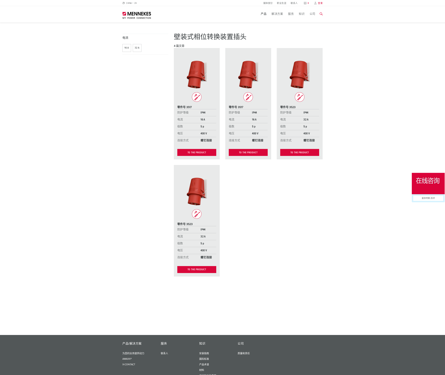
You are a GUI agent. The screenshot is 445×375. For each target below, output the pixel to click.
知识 (302, 14)
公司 (312, 14)
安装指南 (204, 353)
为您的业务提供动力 (133, 353)
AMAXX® (127, 359)
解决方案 (277, 14)
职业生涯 (281, 3)
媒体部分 (268, 3)
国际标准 (204, 359)
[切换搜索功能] (321, 14)
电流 (125, 38)
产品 (263, 14)
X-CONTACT (128, 364)
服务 (291, 14)
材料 (201, 370)
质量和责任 (244, 353)
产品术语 (204, 364)
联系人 (294, 3)
